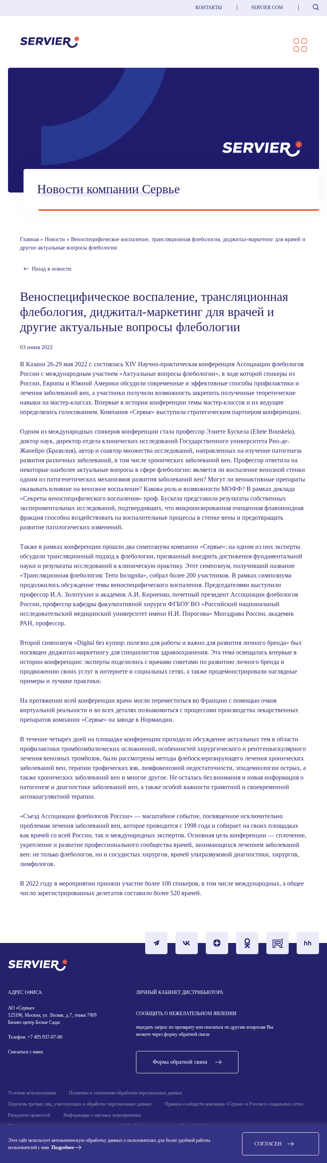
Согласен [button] (268, 1144)
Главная (29, 239)
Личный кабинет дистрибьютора (179, 992)
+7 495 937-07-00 (44, 1037)
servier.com (267, 7)
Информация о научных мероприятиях (102, 1115)
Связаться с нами (25, 1052)
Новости (55, 239)
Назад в (51, 269)
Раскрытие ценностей (29, 1115)
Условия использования (32, 1093)
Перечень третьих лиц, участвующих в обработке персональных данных (80, 1104)
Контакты (208, 7)
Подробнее (62, 1147)
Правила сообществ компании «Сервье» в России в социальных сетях (234, 1104)
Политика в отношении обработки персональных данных (125, 1093)
